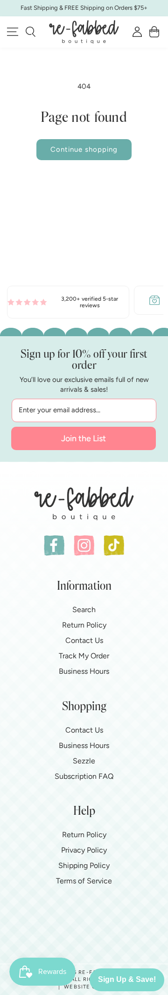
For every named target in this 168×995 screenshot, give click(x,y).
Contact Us (84, 640)
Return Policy (84, 625)
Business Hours (84, 671)
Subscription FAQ (84, 776)
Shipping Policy (84, 865)
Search (84, 609)
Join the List (83, 438)
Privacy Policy (84, 850)
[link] (68, 302)
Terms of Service (84, 880)
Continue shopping (84, 149)
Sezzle (84, 760)
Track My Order (84, 655)
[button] (30, 32)
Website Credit (88, 987)
